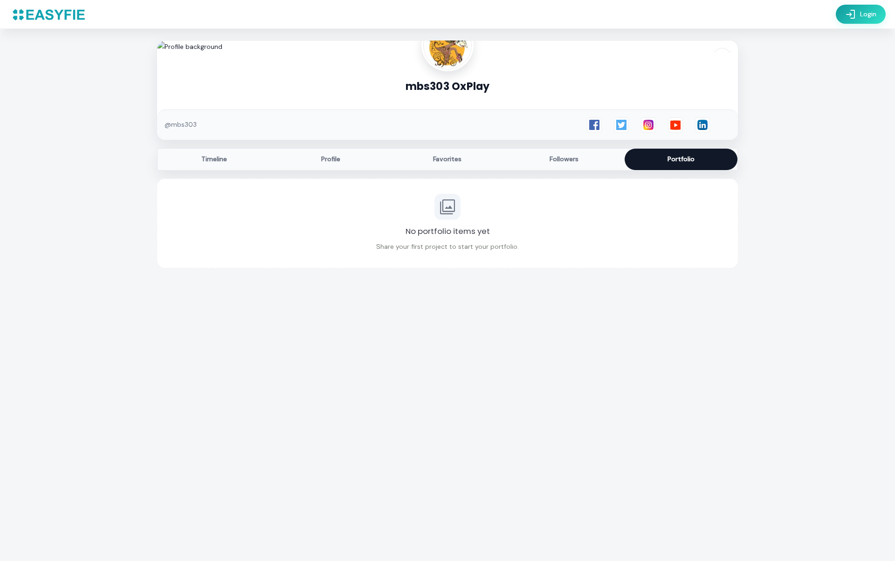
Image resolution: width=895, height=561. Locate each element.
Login (860, 14)
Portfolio (681, 159)
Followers (564, 159)
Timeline (214, 159)
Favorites (447, 159)
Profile (330, 159)
